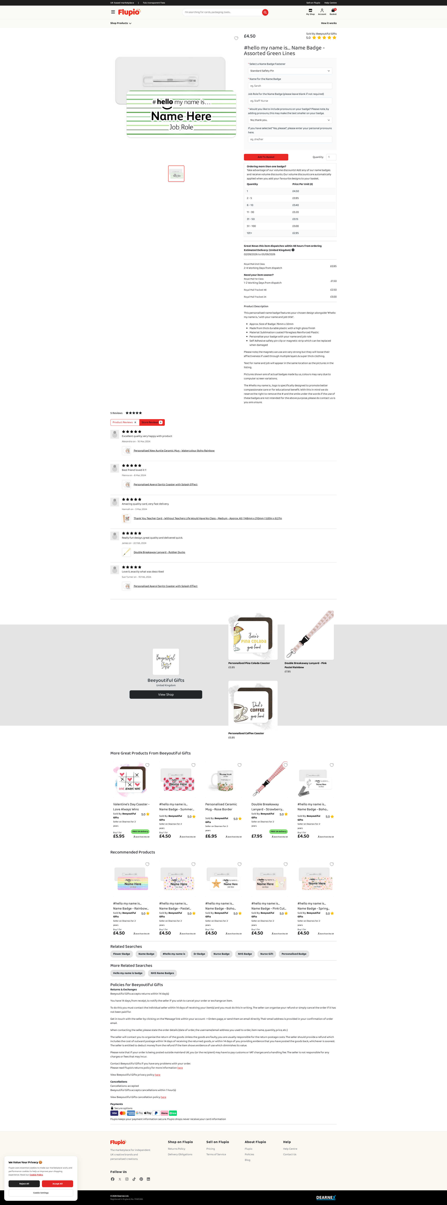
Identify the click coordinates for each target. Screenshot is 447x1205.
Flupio (248, 1149)
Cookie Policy (36, 1175)
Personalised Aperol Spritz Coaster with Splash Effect (165, 484)
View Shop (166, 694)
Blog (247, 1160)
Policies (249, 1154)
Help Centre (330, 3)
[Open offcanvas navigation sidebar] (113, 12)
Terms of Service (216, 1154)
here (180, 1068)
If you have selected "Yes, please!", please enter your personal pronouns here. (290, 130)
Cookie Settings (41, 1193)
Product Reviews (124, 422)
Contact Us (289, 1154)
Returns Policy (176, 1149)
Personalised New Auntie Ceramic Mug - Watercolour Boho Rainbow (174, 450)
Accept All (58, 1184)
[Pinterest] (141, 1179)
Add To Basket (266, 157)
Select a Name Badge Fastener (266, 64)
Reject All (24, 1184)
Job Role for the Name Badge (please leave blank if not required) (286, 94)
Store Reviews (151, 422)
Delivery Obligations (180, 1154)
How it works (329, 23)
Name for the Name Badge (264, 79)
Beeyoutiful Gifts (326, 34)
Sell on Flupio (313, 3)
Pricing (210, 1149)
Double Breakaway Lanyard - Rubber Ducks (159, 552)
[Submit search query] (265, 12)
